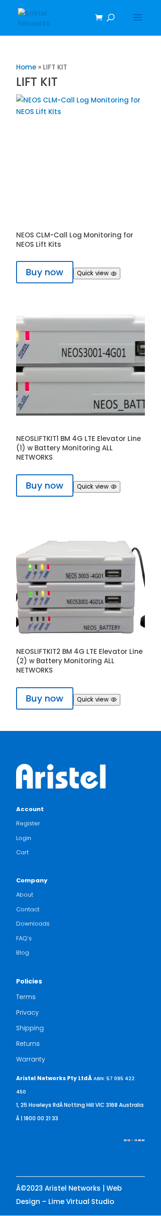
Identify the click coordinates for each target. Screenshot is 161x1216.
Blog (22, 952)
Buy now (45, 272)
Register (28, 823)
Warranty (30, 1059)
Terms (26, 996)
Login (23, 838)
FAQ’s (24, 938)
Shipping (30, 1028)
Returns (28, 1043)
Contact (27, 909)
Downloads (33, 923)
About (24, 894)
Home (26, 67)
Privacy (27, 1012)
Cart (22, 852)
